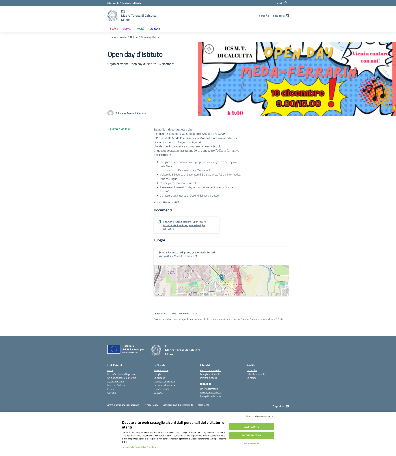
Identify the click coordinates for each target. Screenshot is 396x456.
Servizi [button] (127, 28)
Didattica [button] (154, 28)
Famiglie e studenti (210, 374)
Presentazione (161, 370)
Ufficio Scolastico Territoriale (121, 378)
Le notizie (251, 378)
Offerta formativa (209, 389)
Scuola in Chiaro (115, 381)
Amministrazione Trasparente (123, 405)
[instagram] (287, 15)
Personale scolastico (210, 370)
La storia (158, 392)
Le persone (159, 378)
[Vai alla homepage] (112, 15)
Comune (111, 392)
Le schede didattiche (210, 392)
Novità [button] (140, 28)
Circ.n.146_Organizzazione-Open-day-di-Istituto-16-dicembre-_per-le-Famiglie (185, 223)
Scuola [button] (114, 28)
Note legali (203, 405)
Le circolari (252, 370)
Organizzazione (161, 389)
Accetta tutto (251, 426)
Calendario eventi (256, 374)
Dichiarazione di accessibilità (178, 405)
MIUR (110, 370)
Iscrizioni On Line (116, 385)
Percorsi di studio (208, 378)
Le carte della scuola (164, 385)
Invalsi (110, 389)
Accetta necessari (252, 435)
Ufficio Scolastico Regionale (121, 374)
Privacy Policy (151, 405)
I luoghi (157, 374)
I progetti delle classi (210, 396)
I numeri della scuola (164, 381)
